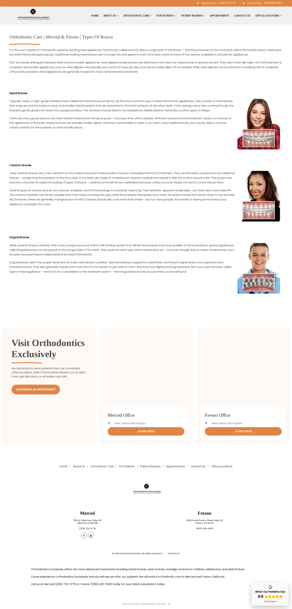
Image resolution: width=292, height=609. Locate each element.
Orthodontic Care (102, 466)
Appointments (175, 466)
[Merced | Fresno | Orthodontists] (32, 23)
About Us (79, 466)
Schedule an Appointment (37, 389)
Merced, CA (208, 3)
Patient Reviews (150, 466)
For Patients (127, 466)
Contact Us (198, 466)
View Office (147, 431)
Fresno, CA (253, 3)
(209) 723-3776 (227, 3)
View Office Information (129, 423)
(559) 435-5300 (272, 3)
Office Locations (221, 466)
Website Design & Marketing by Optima (144, 603)
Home (64, 466)
